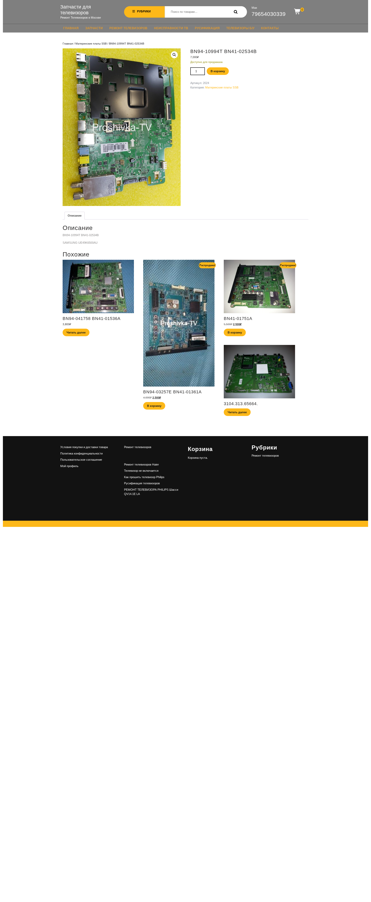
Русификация (207, 28)
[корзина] (297, 12)
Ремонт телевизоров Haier (141, 464)
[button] (174, 54)
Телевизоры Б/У (240, 28)
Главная (71, 28)
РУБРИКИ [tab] (144, 11)
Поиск (235, 12)
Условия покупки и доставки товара (84, 447)
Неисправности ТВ (171, 28)
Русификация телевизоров (142, 483)
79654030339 (269, 14)
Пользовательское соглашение (81, 459)
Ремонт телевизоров (128, 28)
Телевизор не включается (141, 470)
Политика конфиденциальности (81, 453)
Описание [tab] (75, 215)
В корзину (218, 71)
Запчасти (94, 28)
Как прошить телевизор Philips (144, 477)
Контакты (270, 28)
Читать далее (76, 332)
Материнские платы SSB (91, 43)
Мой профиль (69, 466)
